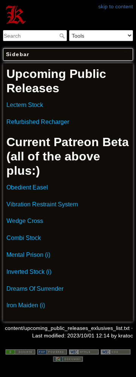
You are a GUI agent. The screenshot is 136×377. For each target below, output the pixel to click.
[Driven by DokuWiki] (68, 359)
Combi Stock (23, 238)
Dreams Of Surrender (34, 288)
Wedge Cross (24, 221)
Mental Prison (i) (28, 255)
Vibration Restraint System (42, 204)
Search (62, 35)
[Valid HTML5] (84, 351)
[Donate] (20, 351)
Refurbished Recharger (37, 122)
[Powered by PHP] (52, 351)
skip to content (115, 6)
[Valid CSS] (115, 351)
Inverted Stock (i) (28, 272)
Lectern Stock (24, 105)
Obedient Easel (27, 187)
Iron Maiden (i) (25, 305)
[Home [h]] (68, 5)
